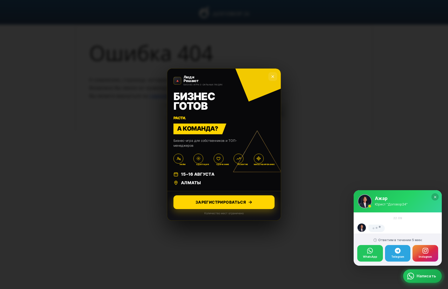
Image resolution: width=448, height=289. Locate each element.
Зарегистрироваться (220, 202)
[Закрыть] (435, 182)
